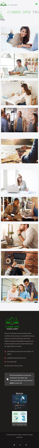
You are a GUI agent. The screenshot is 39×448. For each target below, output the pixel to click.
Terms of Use (18, 366)
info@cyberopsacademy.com (16, 358)
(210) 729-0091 (12, 362)
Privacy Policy (8, 366)
